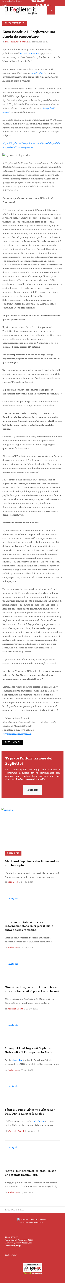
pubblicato (39, 1121)
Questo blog (36, 72)
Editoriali (13, 853)
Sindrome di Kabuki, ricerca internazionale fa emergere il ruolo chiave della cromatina (29, 926)
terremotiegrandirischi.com (16, 733)
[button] (60, 11)
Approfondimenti (15, 23)
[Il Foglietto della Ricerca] (21, 11)
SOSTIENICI (32, 789)
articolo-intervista (29, 53)
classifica (17, 1060)
